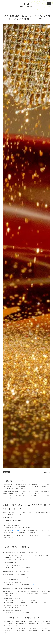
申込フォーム (15, 530)
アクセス (34, 528)
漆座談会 (6, 472)
